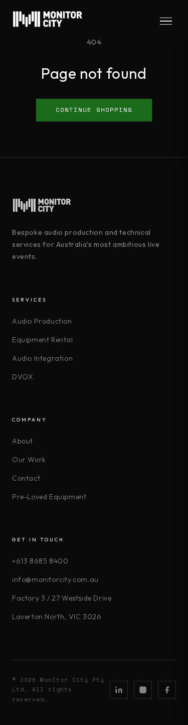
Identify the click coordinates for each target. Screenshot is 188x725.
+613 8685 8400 (40, 560)
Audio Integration (42, 358)
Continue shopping (94, 109)
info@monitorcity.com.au (55, 579)
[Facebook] (167, 690)
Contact (26, 478)
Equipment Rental (42, 339)
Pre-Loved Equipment (49, 496)
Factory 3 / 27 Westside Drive (61, 598)
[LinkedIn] (119, 690)
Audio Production (42, 321)
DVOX (22, 376)
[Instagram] (143, 690)
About (22, 441)
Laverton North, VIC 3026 (56, 616)
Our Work (29, 459)
